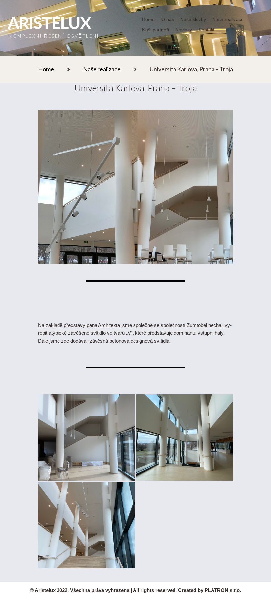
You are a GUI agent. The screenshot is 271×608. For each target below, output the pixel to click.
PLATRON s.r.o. (223, 590)
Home (46, 69)
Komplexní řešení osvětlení (53, 36)
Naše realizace (102, 69)
